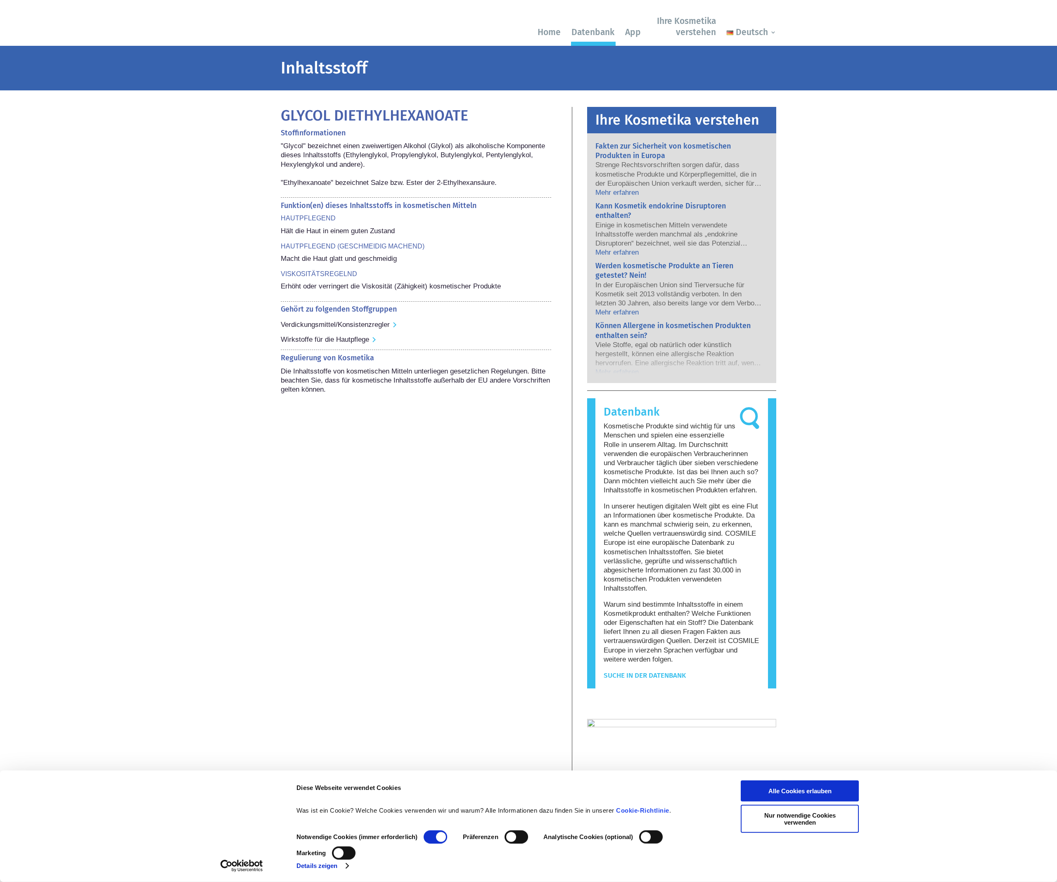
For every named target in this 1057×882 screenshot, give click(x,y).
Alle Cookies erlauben (800, 791)
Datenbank (592, 32)
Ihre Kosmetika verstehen (686, 27)
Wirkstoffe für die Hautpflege (325, 339)
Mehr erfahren (617, 192)
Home (549, 32)
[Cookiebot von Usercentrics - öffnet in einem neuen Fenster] (242, 866)
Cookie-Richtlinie (642, 810)
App (633, 32)
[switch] (516, 837)
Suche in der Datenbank (645, 675)
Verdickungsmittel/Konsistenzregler (335, 325)
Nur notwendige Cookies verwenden (800, 818)
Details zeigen (316, 865)
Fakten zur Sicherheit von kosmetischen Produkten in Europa (663, 151)
